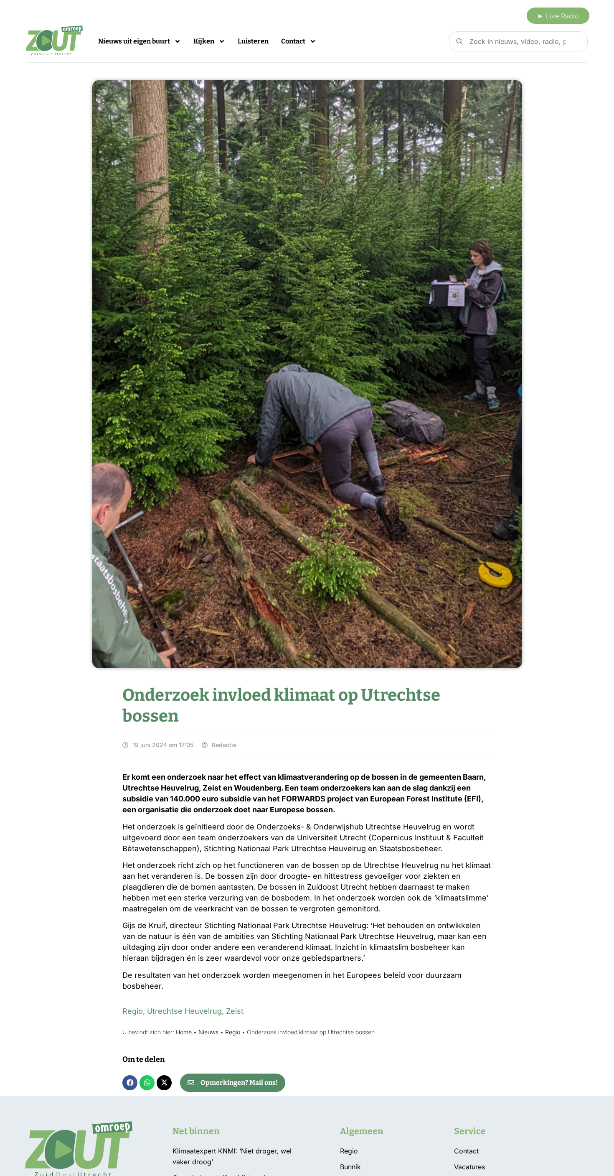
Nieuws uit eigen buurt (134, 41)
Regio (132, 1011)
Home (184, 1032)
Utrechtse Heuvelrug (184, 1011)
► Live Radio (557, 16)
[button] (129, 1082)
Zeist (235, 1011)
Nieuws (208, 1032)
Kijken (203, 41)
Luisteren (253, 41)
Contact (293, 41)
